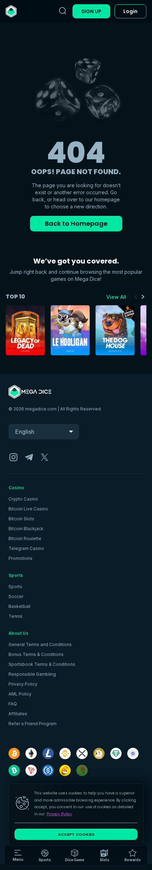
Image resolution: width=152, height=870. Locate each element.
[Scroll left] (135, 296)
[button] (74, 856)
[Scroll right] (142, 296)
